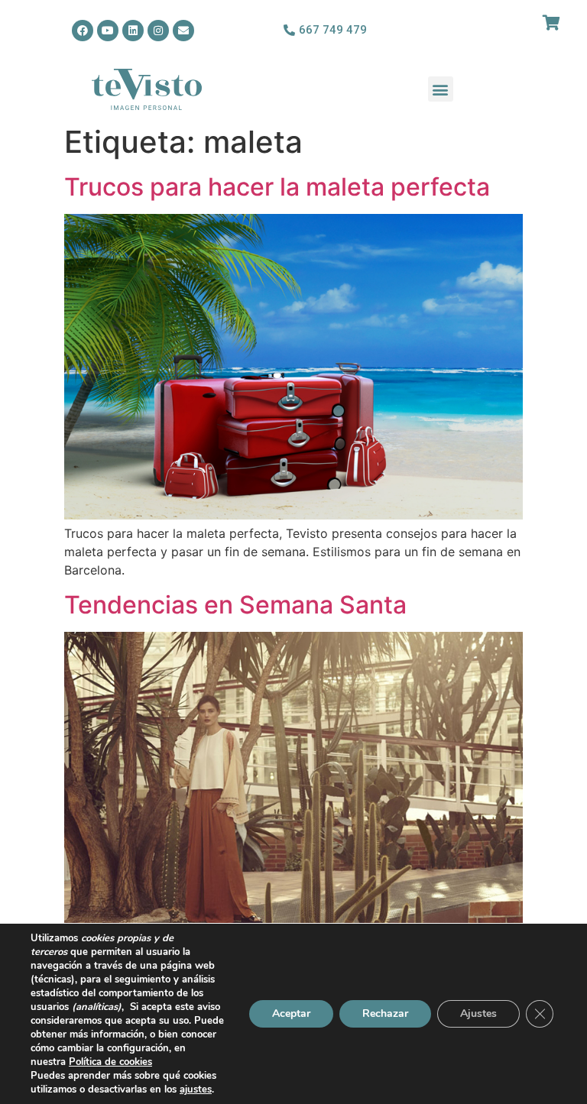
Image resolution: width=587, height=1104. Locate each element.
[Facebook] (82, 30)
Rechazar (385, 1013)
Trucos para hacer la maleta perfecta (277, 187)
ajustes (196, 1089)
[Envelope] (183, 30)
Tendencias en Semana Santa (235, 605)
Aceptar (291, 1013)
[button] (440, 89)
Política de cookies (110, 1062)
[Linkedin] (133, 30)
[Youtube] (107, 30)
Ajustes (478, 1013)
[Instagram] (158, 30)
